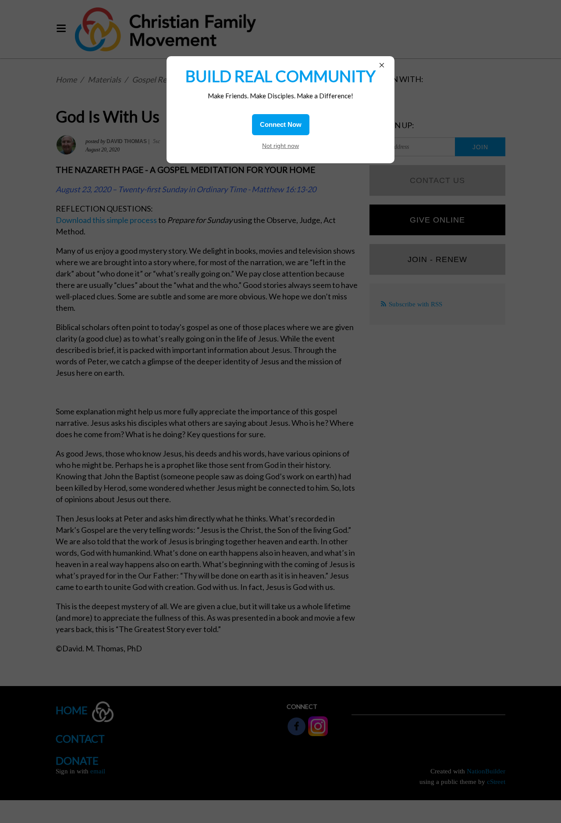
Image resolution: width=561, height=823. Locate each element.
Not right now (280, 145)
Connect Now (281, 124)
